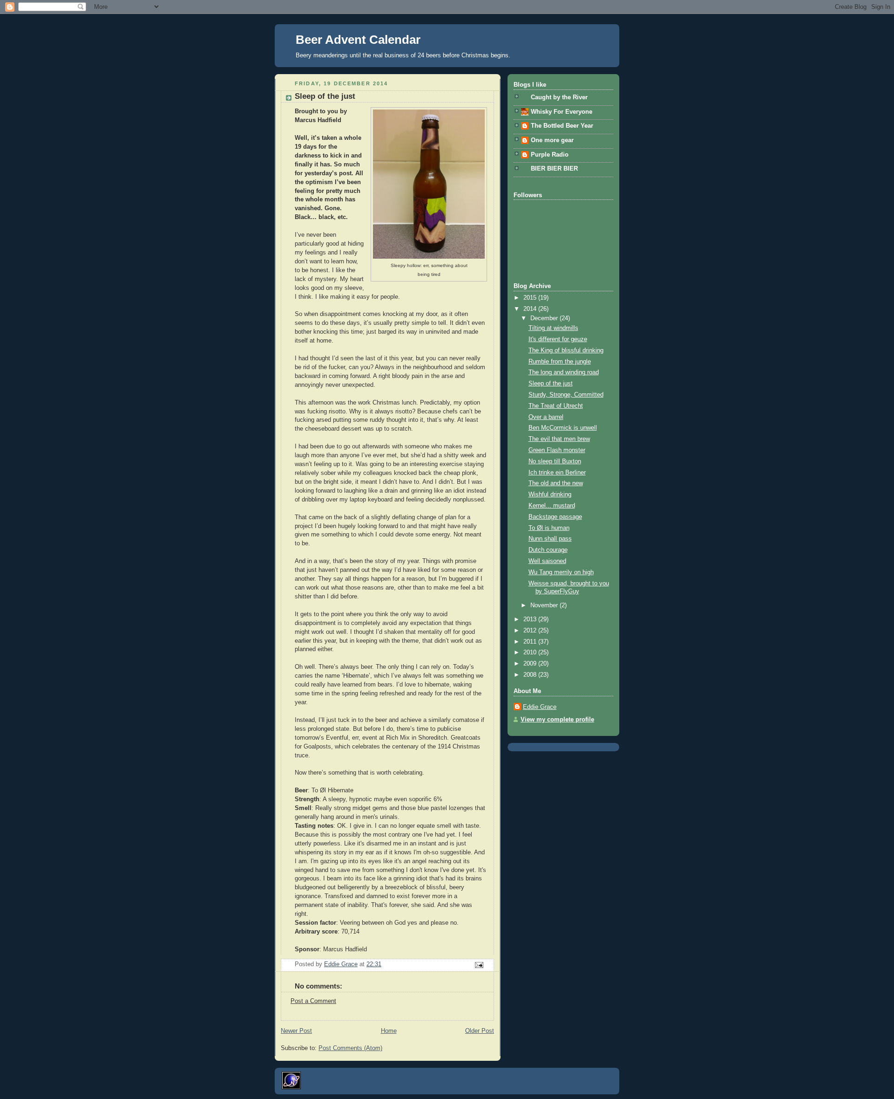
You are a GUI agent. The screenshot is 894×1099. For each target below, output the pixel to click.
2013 (530, 619)
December (545, 318)
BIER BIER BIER (554, 168)
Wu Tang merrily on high (561, 572)
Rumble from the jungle (559, 361)
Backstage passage (555, 517)
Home (389, 1031)
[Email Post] (478, 965)
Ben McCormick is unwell (562, 428)
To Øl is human (548, 528)
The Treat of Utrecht (555, 406)
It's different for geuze (557, 339)
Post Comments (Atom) (350, 1048)
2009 (530, 663)
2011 (530, 642)
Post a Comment (313, 1001)
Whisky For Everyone (561, 112)
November (545, 605)
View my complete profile (557, 719)
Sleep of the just (550, 383)
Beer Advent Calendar (358, 40)
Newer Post (296, 1031)
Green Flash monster (556, 450)
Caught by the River (559, 97)
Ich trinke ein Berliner (557, 472)
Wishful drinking (549, 494)
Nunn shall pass (550, 539)
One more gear (552, 140)
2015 (530, 298)
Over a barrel (545, 417)
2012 (530, 630)
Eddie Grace (539, 707)
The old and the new (555, 483)
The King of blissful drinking (565, 350)
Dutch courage (548, 550)
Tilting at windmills (553, 328)
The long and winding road (563, 372)
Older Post (479, 1031)
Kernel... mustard (551, 505)
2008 (530, 675)
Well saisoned (547, 561)
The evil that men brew (559, 439)
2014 (530, 309)
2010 (530, 652)
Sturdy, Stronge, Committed (565, 395)
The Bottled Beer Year (562, 126)
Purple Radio (550, 154)
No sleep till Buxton (554, 461)
